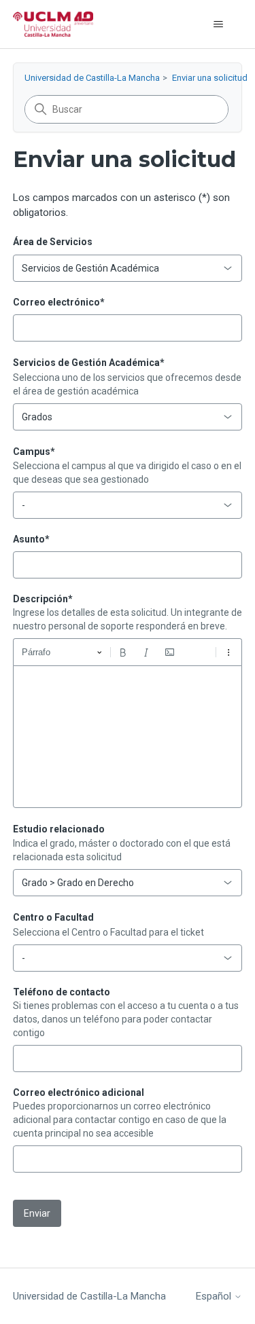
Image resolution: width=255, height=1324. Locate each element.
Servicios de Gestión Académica (89, 362)
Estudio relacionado (59, 829)
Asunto (31, 539)
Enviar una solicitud (210, 78)
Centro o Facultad (53, 917)
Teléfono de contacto (61, 992)
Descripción (43, 598)
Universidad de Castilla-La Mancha (92, 78)
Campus (34, 451)
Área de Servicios (52, 241)
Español (215, 1296)
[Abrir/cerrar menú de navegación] (218, 24)
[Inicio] (53, 24)
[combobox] (128, 268)
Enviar (37, 1213)
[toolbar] (128, 652)
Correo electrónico (59, 302)
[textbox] (128, 736)
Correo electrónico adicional (78, 1092)
